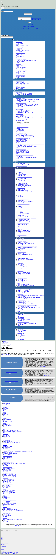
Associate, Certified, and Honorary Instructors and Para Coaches (30, 144)
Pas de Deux (20, 249)
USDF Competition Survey (23, 284)
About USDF (19, 42)
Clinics (4, 413)
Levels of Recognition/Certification (10, 438)
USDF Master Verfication (23, 175)
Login (28, 14)
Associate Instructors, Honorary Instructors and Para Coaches (31, 295)
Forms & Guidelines (7, 457)
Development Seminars (21, 139)
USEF (18, 525)
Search (21, 211)
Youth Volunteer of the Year (24, 204)
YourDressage (21, 333)
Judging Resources (20, 153)
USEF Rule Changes (22, 280)
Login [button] (29, 22)
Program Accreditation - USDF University (27, 323)
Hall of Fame (19, 48)
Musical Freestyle (21, 248)
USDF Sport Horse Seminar (22, 106)
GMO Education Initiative (21, 133)
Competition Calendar (22, 278)
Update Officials (21, 316)
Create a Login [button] (29, 24)
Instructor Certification (21, 141)
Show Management (22, 252)
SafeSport (3, 541)
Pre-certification (6, 436)
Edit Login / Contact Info (23, 178)
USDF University (20, 120)
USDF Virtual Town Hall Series (22, 127)
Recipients (21, 233)
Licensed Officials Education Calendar (24, 155)
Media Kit (20, 334)
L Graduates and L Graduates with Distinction (26, 60)
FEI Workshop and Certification (10, 432)
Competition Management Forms (25, 254)
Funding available (7, 459)
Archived (21, 212)
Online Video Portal (20, 108)
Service (19, 195)
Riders (4, 417)
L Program (5, 448)
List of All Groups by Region (24, 319)
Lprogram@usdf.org (42, 366)
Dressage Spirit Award (22, 224)
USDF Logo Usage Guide (23, 338)
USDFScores (20, 279)
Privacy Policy (3, 534)
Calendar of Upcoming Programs (10, 453)
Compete (5, 407)
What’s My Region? (22, 174)
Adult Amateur (6, 403)
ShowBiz (20, 255)
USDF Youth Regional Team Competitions (12, 519)
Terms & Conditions (13, 534)
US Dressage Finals (22, 241)
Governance (18, 64)
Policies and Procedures (21, 67)
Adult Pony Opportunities (8, 491)
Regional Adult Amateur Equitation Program (27, 247)
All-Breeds (21, 208)
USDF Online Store (20, 163)
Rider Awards (20, 229)
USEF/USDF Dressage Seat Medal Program (27, 246)
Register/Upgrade (21, 180)
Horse (19, 179)
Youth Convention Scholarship (24, 221)
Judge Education (6, 447)
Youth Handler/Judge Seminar (9, 503)
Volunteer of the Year (22, 202)
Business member (30, 21)
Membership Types (20, 46)
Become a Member (7, 410)
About (2, 538)
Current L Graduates (7, 456)
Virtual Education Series (8, 479)
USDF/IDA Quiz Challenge (22, 111)
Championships (21, 239)
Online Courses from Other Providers (11, 476)
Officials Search (21, 253)
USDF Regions (19, 49)
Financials (18, 72)
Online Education (20, 129)
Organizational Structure (21, 70)
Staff (17, 55)
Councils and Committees (21, 68)
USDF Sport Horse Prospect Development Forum (27, 104)
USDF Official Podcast (21, 149)
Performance (20, 206)
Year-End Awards (21, 207)
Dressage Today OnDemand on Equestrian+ (25, 136)
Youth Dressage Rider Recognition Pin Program (28, 216)
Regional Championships (23, 242)
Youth (4, 412)
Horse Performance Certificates (24, 272)
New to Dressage (20, 81)
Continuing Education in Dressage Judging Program (27, 99)
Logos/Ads (20, 336)
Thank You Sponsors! (27, 28)
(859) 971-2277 (5, 531)
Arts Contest (20, 227)
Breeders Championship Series (24, 244)
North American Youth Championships (26, 243)
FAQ (4, 420)
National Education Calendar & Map (24, 93)
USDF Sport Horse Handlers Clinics (11, 430)
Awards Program (21, 189)
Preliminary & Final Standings (24, 209)
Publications (20, 329)
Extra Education (6, 460)
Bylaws (17, 66)
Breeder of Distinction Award (24, 231)
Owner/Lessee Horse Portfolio (24, 185)
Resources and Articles (8, 493)
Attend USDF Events (8, 406)
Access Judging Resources (9, 449)
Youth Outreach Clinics (21, 116)
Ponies (4, 489)
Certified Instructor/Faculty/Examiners (11, 442)
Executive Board (19, 54)
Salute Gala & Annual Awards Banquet (26, 191)
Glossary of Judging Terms (22, 150)
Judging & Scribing (20, 82)
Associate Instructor (7, 443)
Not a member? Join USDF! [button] (29, 26)
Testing (4, 437)
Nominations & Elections (21, 73)
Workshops (5, 434)
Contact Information (20, 53)
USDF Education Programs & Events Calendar (26, 146)
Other (19, 226)
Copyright (7, 534)
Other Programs (19, 109)
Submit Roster (21, 317)
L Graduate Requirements (8, 462)
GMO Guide (20, 314)
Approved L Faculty (7, 452)
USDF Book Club (20, 124)
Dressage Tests (21, 276)
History (17, 44)
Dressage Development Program (23, 138)
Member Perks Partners (21, 59)
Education (5, 342)
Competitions (19, 92)
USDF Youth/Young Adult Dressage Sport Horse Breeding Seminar (30, 117)
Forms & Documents (7, 419)
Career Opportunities (20, 75)
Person (19, 169)
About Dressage (19, 43)
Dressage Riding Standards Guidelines (24, 145)
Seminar (5, 505)
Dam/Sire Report (21, 188)
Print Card (20, 172)
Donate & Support (37, 28)
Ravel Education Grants (23, 220)
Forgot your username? (36, 18)
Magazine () (22, 50)
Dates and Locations (7, 415)
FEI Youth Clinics (20, 115)
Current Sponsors (20, 57)
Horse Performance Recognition (24, 230)
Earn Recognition (20, 130)
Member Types (21, 171)
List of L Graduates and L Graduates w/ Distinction (27, 101)
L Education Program (20, 98)
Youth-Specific (19, 114)
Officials (18, 62)
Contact (2, 549)
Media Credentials (21, 335)
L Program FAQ (6, 458)
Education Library (20, 128)
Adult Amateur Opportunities (22, 151)
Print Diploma (6, 485)
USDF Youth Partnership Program (23, 119)
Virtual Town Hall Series (8, 480)
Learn (4, 409)
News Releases (21, 339)
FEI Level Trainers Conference (23, 110)
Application (21, 232)
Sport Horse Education (21, 103)
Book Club (5, 478)
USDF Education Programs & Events (24, 94)
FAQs (17, 77)
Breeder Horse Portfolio (23, 186)
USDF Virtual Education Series (22, 125)
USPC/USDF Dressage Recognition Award (27, 218)
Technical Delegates (7, 467)
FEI (20, 525)
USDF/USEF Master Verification (25, 177)
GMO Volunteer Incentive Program (25, 201)
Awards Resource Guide (23, 190)
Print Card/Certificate (22, 183)
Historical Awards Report (24, 213)
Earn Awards (6, 408)
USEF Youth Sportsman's (23, 223)
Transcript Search (7, 486)
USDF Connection (22, 330)
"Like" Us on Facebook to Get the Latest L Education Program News (17, 451)
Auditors (5, 418)
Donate (2, 547)
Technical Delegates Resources (24, 301)
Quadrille (20, 250)
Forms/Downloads (5, 543)
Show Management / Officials (9, 492)
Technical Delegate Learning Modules (24, 135)
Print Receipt (20, 173)
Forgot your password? (36, 19)
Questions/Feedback (5, 544)
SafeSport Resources (20, 76)
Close (2, 8)
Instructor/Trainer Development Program (12, 431)
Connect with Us (19, 28)
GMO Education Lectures (21, 134)
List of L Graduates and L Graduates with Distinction (29, 307)
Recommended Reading (21, 100)
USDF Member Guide (22, 331)
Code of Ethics (6, 440)
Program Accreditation (21, 131)
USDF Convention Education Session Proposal (26, 157)
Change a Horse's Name (23, 184)
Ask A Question (6, 404)
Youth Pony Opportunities (9, 490)
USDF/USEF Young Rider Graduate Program (26, 112)
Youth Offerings (19, 51)
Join (17, 86)
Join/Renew (3, 546)
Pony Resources (19, 156)
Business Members (20, 56)
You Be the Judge (20, 123)
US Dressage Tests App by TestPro (23, 164)
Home (4, 341)
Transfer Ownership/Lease (23, 182)
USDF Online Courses (8, 473)
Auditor (7, 502)
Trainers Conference (7, 514)
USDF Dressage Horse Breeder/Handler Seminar (26, 105)
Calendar (5, 445)
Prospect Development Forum (9, 500)
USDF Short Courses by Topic (9, 474)
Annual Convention (20, 71)
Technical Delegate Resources (22, 152)
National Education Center (22, 45)
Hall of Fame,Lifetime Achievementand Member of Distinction (23, 198)
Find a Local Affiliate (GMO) (22, 83)
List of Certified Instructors (23, 306)
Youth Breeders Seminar (8, 504)
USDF (15, 525)
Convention (5, 496)
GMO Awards (21, 200)
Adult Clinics (6, 414)
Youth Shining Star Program (24, 219)
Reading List (19, 142)
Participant (8, 501)
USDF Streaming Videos (21, 166)
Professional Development (21, 140)
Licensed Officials (21, 300)
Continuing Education (8, 441)
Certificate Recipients (7, 484)
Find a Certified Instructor (21, 84)
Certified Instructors (20, 61)
